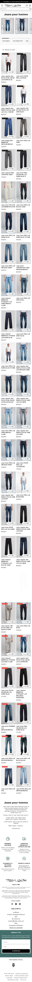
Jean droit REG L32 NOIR (23, 626)
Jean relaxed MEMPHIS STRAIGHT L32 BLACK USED (6, 562)
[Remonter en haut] (28, 977)
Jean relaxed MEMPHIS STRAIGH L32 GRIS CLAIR (8, 660)
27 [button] (19, 490)
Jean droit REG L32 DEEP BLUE (23, 335)
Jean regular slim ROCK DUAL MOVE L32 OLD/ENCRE (23, 660)
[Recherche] (30, 9)
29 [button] (20, 784)
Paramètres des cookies (13, 979)
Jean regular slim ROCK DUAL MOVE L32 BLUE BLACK (8, 400)
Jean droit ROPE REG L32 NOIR (22, 77)
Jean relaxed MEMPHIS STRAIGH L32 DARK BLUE (8, 335)
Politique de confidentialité (22, 973)
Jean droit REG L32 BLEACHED (23, 496)
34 (6, 72)
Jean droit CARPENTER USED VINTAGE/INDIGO (23, 267)
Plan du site (23, 979)
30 (19, 230)
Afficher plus (16, 828)
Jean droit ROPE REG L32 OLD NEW (7, 528)
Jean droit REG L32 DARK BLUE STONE (8, 367)
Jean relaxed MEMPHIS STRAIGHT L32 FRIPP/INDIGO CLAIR (6, 301)
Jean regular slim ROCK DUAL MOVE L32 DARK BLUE (8, 78)
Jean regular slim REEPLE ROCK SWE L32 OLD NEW (23, 400)
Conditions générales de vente (21, 975)
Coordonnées (9, 977)
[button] (2, 5)
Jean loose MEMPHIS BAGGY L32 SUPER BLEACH (8, 597)
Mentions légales (9, 975)
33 (4, 72)
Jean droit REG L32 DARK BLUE (8, 236)
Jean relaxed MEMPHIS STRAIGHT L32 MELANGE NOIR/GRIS (21, 694)
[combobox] (16, 9)
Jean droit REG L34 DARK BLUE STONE (23, 236)
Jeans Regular (6, 40)
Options (10, 104)
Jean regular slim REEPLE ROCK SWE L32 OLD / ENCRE (8, 110)
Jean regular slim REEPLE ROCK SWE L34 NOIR (23, 529)
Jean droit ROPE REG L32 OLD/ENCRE (22, 464)
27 (4, 71)
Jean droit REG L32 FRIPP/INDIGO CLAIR (8, 432)
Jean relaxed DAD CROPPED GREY (7, 173)
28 (5, 71)
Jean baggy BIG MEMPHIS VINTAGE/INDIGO (7, 142)
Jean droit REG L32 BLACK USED (23, 206)
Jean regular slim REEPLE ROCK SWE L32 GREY (23, 432)
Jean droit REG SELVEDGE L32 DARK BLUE (21, 728)
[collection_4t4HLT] (21, 26)
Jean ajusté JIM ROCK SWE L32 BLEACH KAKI (7, 627)
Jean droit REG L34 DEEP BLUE (23, 596)
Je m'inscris (16, 951)
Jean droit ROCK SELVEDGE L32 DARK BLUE (7, 692)
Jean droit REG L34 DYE (8, 789)
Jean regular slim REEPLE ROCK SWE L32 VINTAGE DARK (23, 368)
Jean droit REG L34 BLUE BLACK (23, 759)
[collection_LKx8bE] (7, 26)
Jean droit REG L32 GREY (23, 141)
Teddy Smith (11, 973)
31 (20, 230)
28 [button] (20, 426)
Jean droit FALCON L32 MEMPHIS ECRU (8, 206)
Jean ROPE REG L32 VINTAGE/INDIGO (23, 789)
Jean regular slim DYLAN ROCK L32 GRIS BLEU (22, 110)
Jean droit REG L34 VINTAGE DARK (8, 267)
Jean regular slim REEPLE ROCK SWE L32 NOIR (8, 497)
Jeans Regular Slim (18, 40)
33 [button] (5, 622)
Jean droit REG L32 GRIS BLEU (23, 299)
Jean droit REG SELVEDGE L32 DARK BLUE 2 (21, 174)
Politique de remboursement (20, 977)
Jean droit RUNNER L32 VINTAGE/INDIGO (8, 728)
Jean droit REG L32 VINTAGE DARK (8, 464)
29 (20, 685)
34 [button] (21, 262)
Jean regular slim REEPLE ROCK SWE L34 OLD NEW (23, 561)
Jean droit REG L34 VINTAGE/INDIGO (8, 759)
